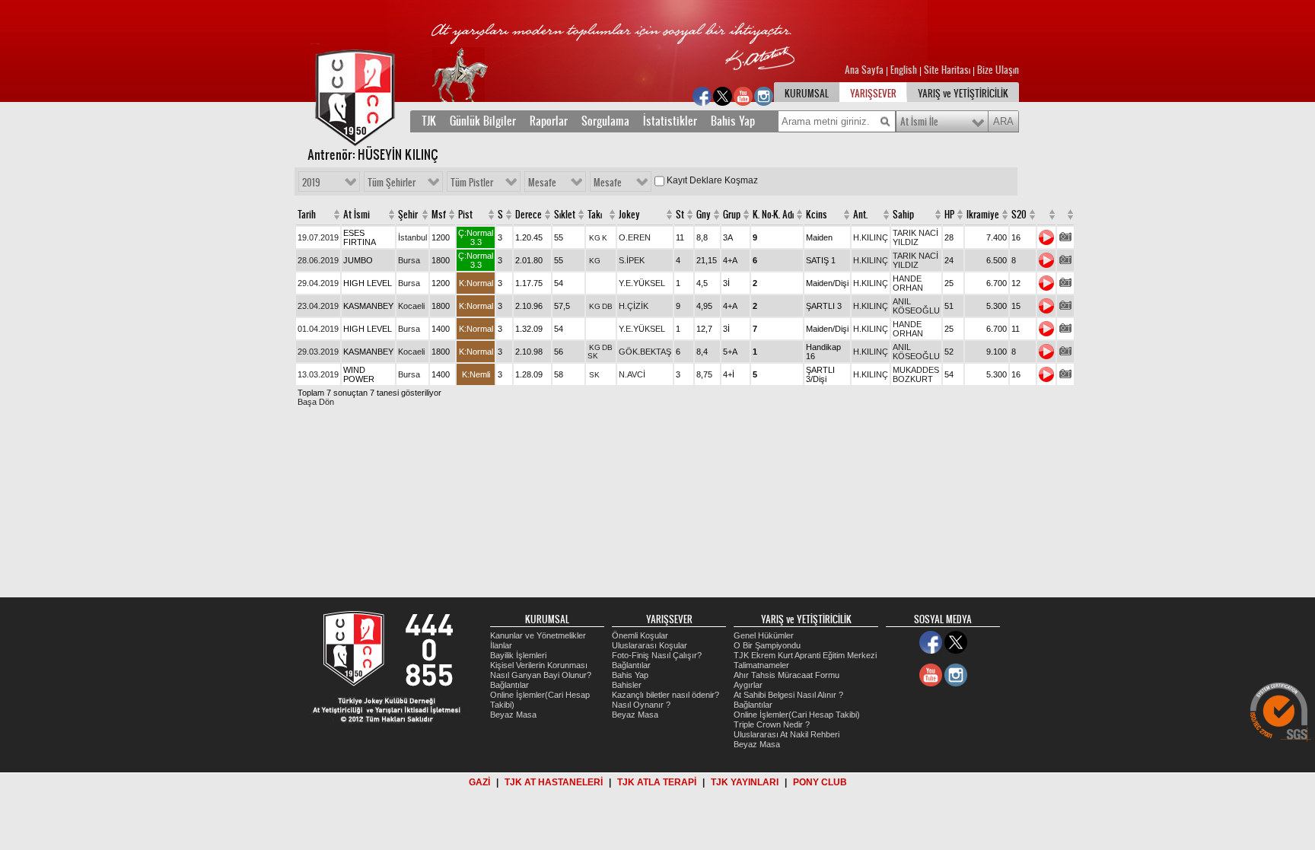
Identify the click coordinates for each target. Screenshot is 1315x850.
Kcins (816, 214)
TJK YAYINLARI (744, 782)
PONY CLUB (820, 782)
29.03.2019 (318, 351)
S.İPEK (632, 260)
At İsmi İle (919, 122)
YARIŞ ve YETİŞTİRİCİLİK (963, 93)
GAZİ (479, 782)
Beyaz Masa (513, 714)
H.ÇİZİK (633, 305)
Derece (528, 214)
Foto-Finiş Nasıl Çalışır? (657, 655)
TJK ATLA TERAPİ (656, 782)
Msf (438, 214)
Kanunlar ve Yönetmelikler (538, 635)
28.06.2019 (318, 260)
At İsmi (356, 214)
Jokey (629, 214)
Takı (594, 214)
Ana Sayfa (865, 70)
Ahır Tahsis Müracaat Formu (786, 675)
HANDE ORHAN (908, 283)
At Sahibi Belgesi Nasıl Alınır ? (788, 694)
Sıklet (564, 214)
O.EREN (635, 237)
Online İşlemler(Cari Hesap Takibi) (797, 714)
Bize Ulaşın (998, 70)
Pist (465, 214)
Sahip (903, 214)
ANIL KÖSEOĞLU (916, 306)
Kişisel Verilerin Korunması (538, 665)
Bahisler (627, 684)
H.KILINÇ (870, 237)
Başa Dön (316, 401)
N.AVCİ (632, 374)
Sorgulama (605, 121)
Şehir (408, 214)
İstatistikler (670, 121)
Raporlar (549, 121)
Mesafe (542, 182)
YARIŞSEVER (873, 93)
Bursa (409, 260)
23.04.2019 (318, 305)
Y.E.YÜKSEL (642, 283)
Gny (703, 214)
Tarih (307, 214)
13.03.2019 (318, 374)
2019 (311, 182)
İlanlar (501, 645)
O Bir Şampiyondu (767, 645)
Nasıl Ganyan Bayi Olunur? (540, 675)
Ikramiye (982, 214)
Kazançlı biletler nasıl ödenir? (665, 694)
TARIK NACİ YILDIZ (915, 237)
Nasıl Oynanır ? (641, 704)
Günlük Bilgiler (483, 121)
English (903, 70)
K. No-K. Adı (773, 214)
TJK (429, 121)
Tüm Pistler (472, 182)
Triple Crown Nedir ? (772, 724)
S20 (1019, 214)
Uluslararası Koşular (649, 645)
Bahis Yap (733, 121)
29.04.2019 (318, 283)
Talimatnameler (761, 665)
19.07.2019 (318, 237)
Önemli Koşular (640, 635)
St (680, 214)
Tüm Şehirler (392, 182)
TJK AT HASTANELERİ (554, 782)
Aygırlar (748, 684)
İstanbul (412, 237)
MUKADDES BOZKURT (916, 374)
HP (949, 214)
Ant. (860, 214)
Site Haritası (948, 70)
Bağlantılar (509, 684)
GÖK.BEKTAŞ (645, 351)
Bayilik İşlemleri (518, 655)
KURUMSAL (807, 93)
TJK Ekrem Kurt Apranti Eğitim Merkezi (805, 655)
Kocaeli (411, 305)
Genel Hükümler (764, 635)
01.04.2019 (318, 328)
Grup (731, 214)
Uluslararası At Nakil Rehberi (786, 734)
